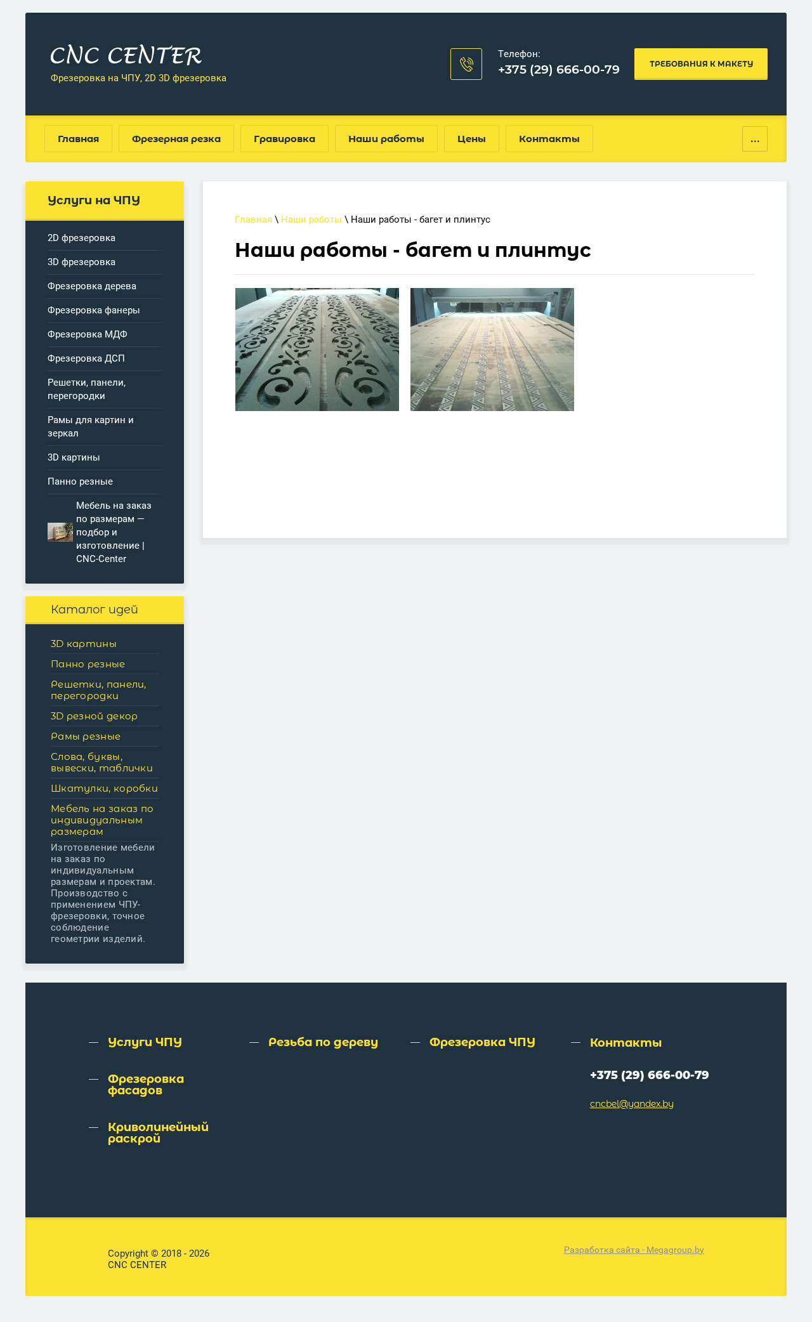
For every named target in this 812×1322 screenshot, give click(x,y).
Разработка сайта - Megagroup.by (634, 1250)
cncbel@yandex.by (632, 1103)
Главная (253, 219)
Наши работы (311, 219)
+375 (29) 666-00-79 (559, 69)
